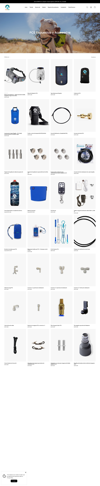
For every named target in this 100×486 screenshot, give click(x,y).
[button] (87, 7)
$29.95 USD (6, 97)
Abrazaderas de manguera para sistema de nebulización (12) (36, 364)
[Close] (25, 472)
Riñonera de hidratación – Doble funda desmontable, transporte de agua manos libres (14, 95)
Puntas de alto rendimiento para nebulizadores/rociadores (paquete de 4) (59, 172)
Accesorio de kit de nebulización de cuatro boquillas (84, 171)
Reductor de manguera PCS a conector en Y (36, 325)
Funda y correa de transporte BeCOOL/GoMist (37, 133)
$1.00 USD (76, 250)
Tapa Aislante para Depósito (56, 93)
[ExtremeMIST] (7, 7)
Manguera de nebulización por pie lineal (82, 249)
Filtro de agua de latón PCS (56, 325)
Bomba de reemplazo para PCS (10, 249)
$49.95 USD (76, 173)
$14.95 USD (30, 134)
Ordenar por (6, 57)
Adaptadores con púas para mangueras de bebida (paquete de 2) (60, 364)
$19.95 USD (6, 173)
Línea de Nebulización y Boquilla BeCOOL (59, 133)
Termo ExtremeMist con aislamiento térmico (13, 210)
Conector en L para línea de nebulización (36, 287)
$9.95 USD (6, 289)
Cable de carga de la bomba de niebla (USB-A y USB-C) (84, 211)
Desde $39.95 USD (31, 212)
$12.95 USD (53, 94)
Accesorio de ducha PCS (79, 133)
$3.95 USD (53, 174)
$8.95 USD (53, 250)
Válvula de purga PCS (8, 287)
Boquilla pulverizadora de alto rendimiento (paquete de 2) (84, 364)
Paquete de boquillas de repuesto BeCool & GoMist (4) (38, 172)
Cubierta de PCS (77, 93)
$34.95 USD (6, 135)
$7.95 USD (53, 134)
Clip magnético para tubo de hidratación (82, 325)
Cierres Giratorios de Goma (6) (10, 363)
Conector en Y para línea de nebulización (59, 287)
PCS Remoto (53, 210)
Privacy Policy (10, 477)
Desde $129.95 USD (8, 250)
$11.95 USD (76, 213)
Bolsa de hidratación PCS (33, 93)
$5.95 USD (30, 174)
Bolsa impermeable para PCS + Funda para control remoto (37, 250)
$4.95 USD (30, 289)
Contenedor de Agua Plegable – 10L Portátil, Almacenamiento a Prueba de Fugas (13, 134)
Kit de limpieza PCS (55, 249)
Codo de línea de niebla (9, 325)
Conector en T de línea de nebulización (81, 287)
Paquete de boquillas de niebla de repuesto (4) (13, 171)
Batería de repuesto (31, 210)
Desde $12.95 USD (7, 212)
